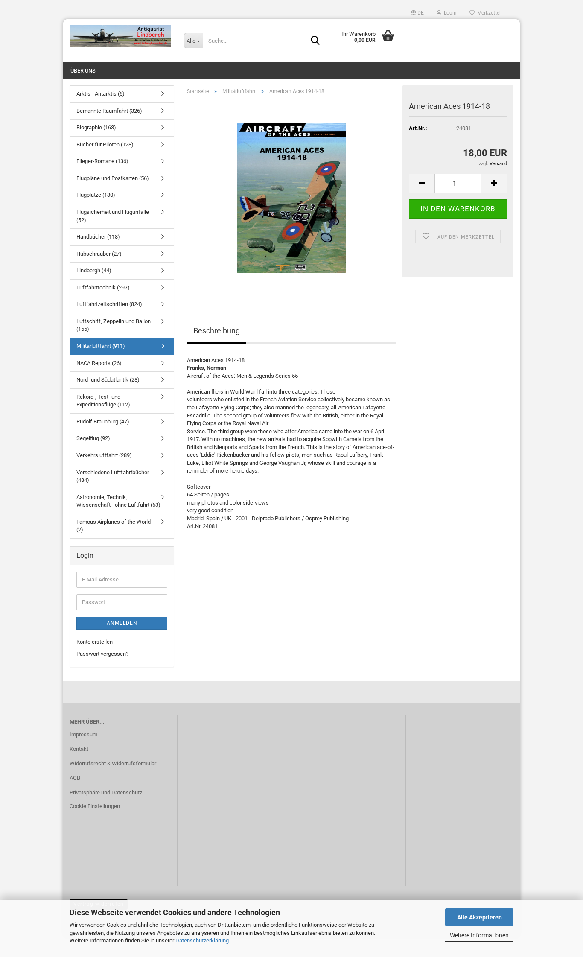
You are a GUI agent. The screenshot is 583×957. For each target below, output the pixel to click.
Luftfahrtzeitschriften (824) (109, 304)
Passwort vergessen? (102, 654)
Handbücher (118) (98, 236)
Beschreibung (216, 330)
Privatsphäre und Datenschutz (106, 792)
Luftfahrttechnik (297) (103, 287)
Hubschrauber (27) (99, 254)
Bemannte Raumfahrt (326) (109, 111)
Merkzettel (488, 13)
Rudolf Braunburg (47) (102, 421)
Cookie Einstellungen (95, 806)
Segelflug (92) (93, 438)
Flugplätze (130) (95, 195)
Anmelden (122, 623)
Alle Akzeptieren (479, 917)
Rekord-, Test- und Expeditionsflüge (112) (103, 401)
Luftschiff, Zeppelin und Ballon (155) (113, 325)
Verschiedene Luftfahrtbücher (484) (112, 476)
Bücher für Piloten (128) (105, 144)
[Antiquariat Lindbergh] (120, 36)
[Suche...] (315, 41)
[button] (417, 12)
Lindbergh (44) (93, 270)
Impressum (83, 734)
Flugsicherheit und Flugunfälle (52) (112, 216)
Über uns (83, 70)
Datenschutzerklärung (202, 940)
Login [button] (449, 13)
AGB (75, 778)
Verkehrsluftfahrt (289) (104, 455)
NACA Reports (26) (99, 363)
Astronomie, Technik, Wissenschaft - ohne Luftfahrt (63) (118, 501)
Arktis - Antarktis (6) (100, 93)
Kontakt (79, 749)
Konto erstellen (94, 642)
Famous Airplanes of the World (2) (113, 526)
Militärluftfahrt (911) (100, 346)
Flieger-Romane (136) (102, 161)
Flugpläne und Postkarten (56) (112, 178)
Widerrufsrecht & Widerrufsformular (113, 763)
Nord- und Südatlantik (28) (108, 379)
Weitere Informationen (479, 935)
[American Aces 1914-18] (291, 197)
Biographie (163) (96, 127)
